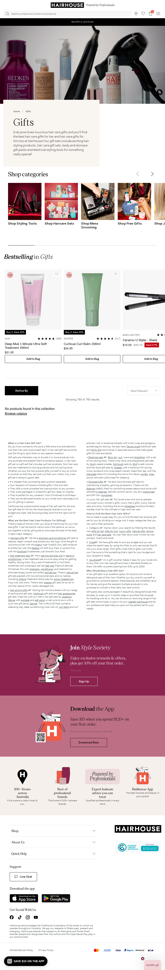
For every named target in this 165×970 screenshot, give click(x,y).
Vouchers (94, 560)
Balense (91, 488)
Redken (36, 548)
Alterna (22, 579)
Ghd (134, 464)
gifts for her (97, 531)
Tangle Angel (133, 446)
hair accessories (66, 593)
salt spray (40, 600)
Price (92, 542)
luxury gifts (125, 531)
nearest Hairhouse (138, 601)
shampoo (35, 569)
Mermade (92, 474)
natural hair (72, 572)
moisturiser (149, 491)
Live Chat (26, 876)
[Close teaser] (142, 958)
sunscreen (106, 495)
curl (120, 457)
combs (144, 474)
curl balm (64, 607)
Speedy (118, 467)
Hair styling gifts (19, 590)
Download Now (88, 742)
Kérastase (130, 506)
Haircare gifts (17, 538)
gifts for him (111, 531)
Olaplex (48, 582)
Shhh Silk (96, 450)
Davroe (33, 603)
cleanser (102, 491)
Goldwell (22, 551)
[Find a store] (136, 13)
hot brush (118, 464)
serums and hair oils (52, 555)
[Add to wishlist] (56, 274)
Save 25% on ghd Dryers (82, 22)
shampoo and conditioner (52, 538)
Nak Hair (49, 565)
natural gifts (138, 531)
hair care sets (104, 534)
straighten (139, 457)
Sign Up (84, 681)
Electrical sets (95, 457)
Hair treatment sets (20, 555)
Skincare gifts (95, 481)
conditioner (47, 569)
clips (151, 474)
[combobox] (143, 390)
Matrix (38, 544)
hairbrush (38, 593)
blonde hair (51, 572)
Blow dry (112, 457)
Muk (92, 464)
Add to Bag (33, 359)
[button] (138, 174)
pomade (25, 600)
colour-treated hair (63, 579)
